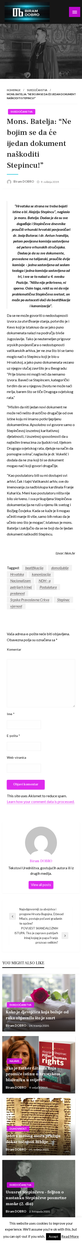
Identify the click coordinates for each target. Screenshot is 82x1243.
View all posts (41, 885)
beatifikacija (34, 568)
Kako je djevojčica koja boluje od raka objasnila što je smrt (37, 1014)
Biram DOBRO (24, 181)
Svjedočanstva (37, 90)
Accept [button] (53, 1236)
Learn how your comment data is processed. (40, 801)
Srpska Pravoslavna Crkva (29, 599)
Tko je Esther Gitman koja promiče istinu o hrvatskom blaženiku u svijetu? (33, 1074)
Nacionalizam (20, 580)
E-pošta (13, 736)
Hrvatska (17, 574)
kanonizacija (41, 574)
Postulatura (48, 587)
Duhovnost (18, 1128)
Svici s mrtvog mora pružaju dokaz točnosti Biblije (33, 1138)
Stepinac (63, 599)
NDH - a (45, 580)
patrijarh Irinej (21, 587)
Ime (11, 714)
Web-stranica (16, 757)
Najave (14, 1060)
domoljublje (60, 568)
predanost (17, 593)
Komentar (14, 649)
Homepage (13, 90)
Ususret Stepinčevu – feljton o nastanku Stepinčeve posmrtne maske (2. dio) (36, 1198)
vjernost (16, 606)
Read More (70, 1236)
